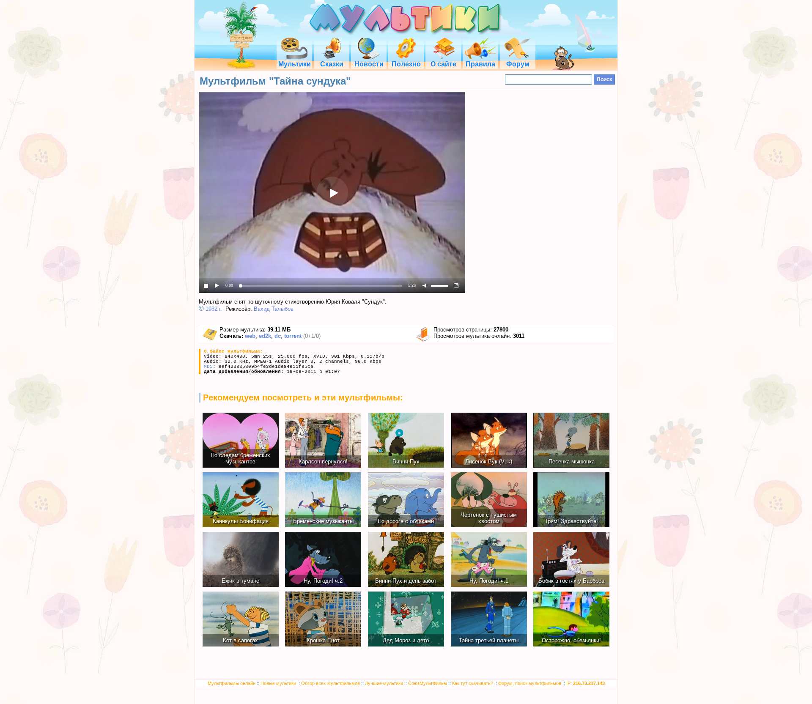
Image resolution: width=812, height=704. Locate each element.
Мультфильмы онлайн (231, 683)
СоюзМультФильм (427, 683)
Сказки (331, 64)
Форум (517, 64)
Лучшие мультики (384, 683)
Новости (369, 64)
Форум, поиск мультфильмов (529, 683)
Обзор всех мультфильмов (330, 683)
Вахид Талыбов (274, 309)
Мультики (294, 64)
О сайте (443, 64)
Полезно (406, 64)
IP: (585, 683)
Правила (480, 64)
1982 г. (214, 309)
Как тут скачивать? (472, 683)
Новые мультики (278, 683)
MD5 (208, 366)
